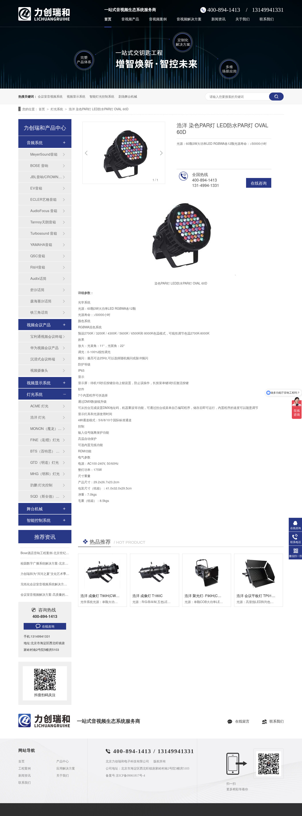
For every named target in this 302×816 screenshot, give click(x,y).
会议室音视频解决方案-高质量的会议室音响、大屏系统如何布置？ (66, 591)
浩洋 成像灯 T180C (147, 595)
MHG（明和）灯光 (45, 473)
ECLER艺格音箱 (43, 199)
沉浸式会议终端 (42, 359)
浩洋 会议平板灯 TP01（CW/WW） (264, 595)
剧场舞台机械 (128, 96)
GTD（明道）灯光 (44, 462)
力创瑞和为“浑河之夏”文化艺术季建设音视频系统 (54, 570)
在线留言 (242, 721)
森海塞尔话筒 (41, 301)
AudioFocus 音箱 (43, 210)
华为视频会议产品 (44, 347)
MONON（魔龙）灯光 (46, 428)
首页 (107, 19)
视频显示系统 (76, 96)
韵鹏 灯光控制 (41, 484)
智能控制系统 (39, 520)
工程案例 (24, 768)
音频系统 (35, 142)
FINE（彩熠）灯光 (45, 439)
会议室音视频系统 (50, 96)
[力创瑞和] (44, 726)
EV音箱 (36, 188)
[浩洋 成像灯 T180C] (154, 572)
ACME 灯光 (39, 405)
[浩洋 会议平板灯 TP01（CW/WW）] (258, 572)
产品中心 (62, 761)
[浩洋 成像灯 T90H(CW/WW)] (102, 572)
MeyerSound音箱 (43, 154)
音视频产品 (130, 19)
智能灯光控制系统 (102, 96)
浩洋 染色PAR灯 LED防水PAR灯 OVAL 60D (98, 109)
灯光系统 (57, 109)
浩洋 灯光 (37, 417)
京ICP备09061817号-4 (130, 775)
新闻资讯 (218, 19)
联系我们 (267, 19)
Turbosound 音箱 (43, 233)
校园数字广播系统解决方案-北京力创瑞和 (49, 560)
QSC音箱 (37, 255)
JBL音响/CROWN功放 (46, 176)
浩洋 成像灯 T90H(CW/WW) (102, 595)
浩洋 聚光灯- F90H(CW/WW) (207, 595)
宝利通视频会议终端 (46, 336)
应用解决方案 (65, 768)
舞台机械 (35, 508)
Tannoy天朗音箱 (43, 221)
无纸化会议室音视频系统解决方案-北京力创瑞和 (54, 580)
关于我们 (242, 19)
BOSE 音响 (39, 165)
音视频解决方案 (189, 19)
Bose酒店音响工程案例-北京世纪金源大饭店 (51, 549)
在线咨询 (259, 183)
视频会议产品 (39, 324)
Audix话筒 (38, 278)
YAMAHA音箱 (41, 244)
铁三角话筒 (39, 312)
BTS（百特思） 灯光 (46, 451)
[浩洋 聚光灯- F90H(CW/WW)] (206, 572)
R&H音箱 (37, 267)
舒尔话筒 (37, 289)
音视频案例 (158, 19)
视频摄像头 (39, 370)
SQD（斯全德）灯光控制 (46, 496)
